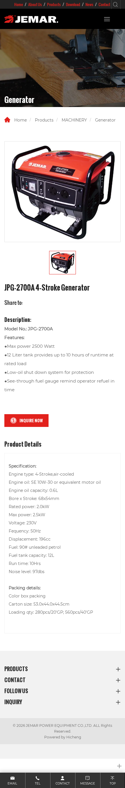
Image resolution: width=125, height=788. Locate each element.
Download (73, 4)
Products (54, 4)
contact (63, 783)
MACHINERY (74, 120)
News (89, 4)
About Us (35, 4)
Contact (104, 4)
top (113, 783)
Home (18, 4)
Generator (105, 120)
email (12, 783)
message (87, 783)
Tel (37, 783)
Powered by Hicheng (62, 737)
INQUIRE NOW (31, 420)
